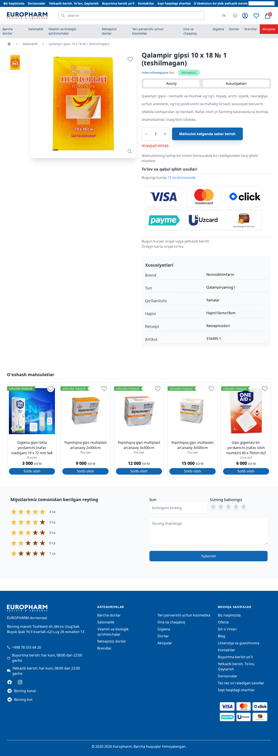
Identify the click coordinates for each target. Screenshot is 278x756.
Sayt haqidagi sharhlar (174, 3)
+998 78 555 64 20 (26, 647)
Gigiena (163, 629)
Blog (221, 636)
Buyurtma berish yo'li (118, 3)
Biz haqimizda (13, 3)
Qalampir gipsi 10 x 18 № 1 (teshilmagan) (79, 44)
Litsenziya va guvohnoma (238, 643)
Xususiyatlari (236, 83)
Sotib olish (32, 471)
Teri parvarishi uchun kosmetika (183, 615)
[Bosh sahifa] (9, 44)
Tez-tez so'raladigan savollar (241, 683)
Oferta (223, 622)
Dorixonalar (36, 3)
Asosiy (171, 83)
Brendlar (250, 29)
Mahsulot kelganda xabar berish (207, 133)
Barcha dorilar (8, 31)
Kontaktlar (146, 3)
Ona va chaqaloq (171, 622)
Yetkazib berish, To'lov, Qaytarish (74, 3)
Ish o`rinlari (227, 629)
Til (223, 15)
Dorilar (163, 636)
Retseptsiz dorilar (111, 641)
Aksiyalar (268, 29)
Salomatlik (30, 44)
